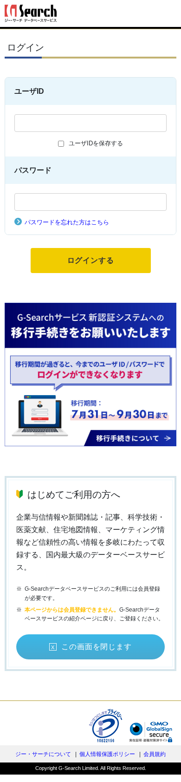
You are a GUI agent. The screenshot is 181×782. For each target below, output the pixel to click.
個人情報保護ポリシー (107, 754)
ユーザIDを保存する (96, 143)
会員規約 (154, 754)
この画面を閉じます (96, 647)
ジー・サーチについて (43, 754)
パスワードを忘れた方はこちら (67, 222)
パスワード (33, 170)
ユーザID (29, 91)
